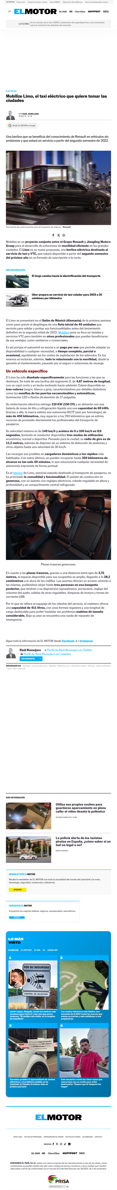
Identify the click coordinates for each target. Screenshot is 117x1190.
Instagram (86, 641)
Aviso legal (18, 1137)
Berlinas (26, 666)
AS (44, 950)
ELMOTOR (13, 950)
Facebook (68, 641)
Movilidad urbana (79, 666)
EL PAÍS (37, 950)
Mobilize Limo (64, 666)
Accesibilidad (87, 1137)
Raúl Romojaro (31, 114)
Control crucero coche (38, 2)
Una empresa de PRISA (58, 1179)
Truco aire (20, 2)
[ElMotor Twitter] (57, 1144)
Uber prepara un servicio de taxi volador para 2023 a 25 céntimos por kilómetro (67, 296)
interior (18, 473)
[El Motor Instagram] (61, 1144)
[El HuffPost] (94, 11)
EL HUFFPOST (26, 950)
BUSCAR (17, 917)
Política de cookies (72, 1137)
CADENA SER (52, 950)
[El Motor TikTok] (65, 1144)
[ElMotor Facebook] (53, 1144)
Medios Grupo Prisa (58, 1186)
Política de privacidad (33, 1137)
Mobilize (63, 332)
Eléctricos (11, 91)
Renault (91, 666)
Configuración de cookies (53, 1137)
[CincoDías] (80, 11)
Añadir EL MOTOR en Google (24, 125)
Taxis (9, 668)
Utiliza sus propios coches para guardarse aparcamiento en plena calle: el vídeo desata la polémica (81, 807)
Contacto (98, 1137)
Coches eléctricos (39, 666)
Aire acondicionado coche (96, 2)
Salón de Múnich (103, 666)
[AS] (71, 11)
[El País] (63, 11)
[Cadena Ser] (106, 11)
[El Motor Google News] (69, 1144)
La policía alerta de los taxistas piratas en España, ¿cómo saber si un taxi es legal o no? (83, 841)
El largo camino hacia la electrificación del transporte (66, 276)
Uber (15, 668)
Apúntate (18, 890)
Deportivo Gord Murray (73, 2)
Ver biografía (28, 659)
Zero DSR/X (55, 2)
